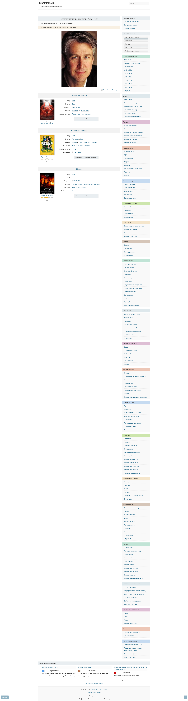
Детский (126, 245)
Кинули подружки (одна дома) (134, 594)
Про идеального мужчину (132, 551)
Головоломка (128, 158)
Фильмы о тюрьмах (130, 229)
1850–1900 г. (128, 73)
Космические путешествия (133, 106)
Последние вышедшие (131, 21)
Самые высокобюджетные (133, 644)
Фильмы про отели (130, 233)
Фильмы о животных (131, 568)
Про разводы (128, 554)
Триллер (75, 110)
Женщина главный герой (132, 314)
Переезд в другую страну (132, 423)
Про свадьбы (128, 558)
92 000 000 (76, 181)
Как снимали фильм (130, 324)
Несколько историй (130, 328)
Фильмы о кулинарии (131, 571)
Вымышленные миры (131, 103)
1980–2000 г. (128, 87)
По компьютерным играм (132, 390)
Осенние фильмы (130, 198)
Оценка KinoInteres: (47, 157)
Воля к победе (129, 207)
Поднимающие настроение (133, 285)
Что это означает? (47, 123)
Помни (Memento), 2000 (50, 667)
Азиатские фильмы (130, 125)
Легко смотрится (129, 278)
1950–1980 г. (128, 84)
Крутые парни (128, 449)
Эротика (126, 364)
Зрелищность (76, 191)
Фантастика (85, 110)
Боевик (74, 142)
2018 (73, 136)
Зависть (126, 347)
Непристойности (129, 521)
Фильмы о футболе (130, 623)
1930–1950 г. (128, 80)
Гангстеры (77, 152)
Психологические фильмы (133, 288)
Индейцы (127, 442)
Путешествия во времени (132, 116)
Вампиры (127, 482)
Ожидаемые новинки (131, 25)
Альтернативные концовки (133, 508)
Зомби (126, 489)
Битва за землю (79, 95)
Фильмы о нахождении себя (133, 578)
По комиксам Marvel (130, 387)
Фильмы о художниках (131, 466)
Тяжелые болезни (130, 426)
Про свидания (128, 561)
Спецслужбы (128, 456)
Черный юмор (128, 535)
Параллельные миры (131, 110)
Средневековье (129, 66)
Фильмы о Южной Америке (81, 146)
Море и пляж (128, 191)
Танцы (126, 620)
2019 (73, 100)
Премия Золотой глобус (132, 632)
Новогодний (128, 194)
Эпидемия (127, 539)
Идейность (127, 321)
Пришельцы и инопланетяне (81, 114)
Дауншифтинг (128, 214)
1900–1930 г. (128, 77)
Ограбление (128, 419)
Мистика (127, 165)
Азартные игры (129, 151)
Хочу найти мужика (130, 604)
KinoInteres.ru (47, 3)
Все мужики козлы (130, 587)
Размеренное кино (130, 291)
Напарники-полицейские (132, 452)
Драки (126, 616)
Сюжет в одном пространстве (134, 226)
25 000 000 (76, 107)
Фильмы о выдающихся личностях (135, 397)
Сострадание (128, 295)
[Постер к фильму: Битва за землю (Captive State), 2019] (47, 119)
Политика (127, 172)
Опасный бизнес (79, 130)
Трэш (125, 298)
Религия (126, 532)
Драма (80, 142)
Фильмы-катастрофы (79, 187)
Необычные (128, 281)
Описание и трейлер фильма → (86, 119)
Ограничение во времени (132, 331)
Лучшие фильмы (129, 28)
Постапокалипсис (130, 113)
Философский (128, 217)
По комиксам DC (129, 383)
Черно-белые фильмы (131, 305)
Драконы (127, 485)
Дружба (126, 511)
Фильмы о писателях (131, 459)
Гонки (126, 613)
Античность (128, 60)
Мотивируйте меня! (130, 597)
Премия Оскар (129, 636)
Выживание (128, 210)
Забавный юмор (129, 515)
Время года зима (129, 184)
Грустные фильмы (130, 264)
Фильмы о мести (129, 575)
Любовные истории (130, 350)
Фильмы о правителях (131, 463)
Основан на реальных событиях (135, 376)
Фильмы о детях (129, 565)
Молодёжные (128, 255)
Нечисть (127, 492)
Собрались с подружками (132, 601)
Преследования (129, 525)
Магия (126, 518)
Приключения (88, 184)
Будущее (127, 90)
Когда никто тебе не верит (132, 413)
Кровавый (127, 274)
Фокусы (126, 175)
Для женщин (128, 248)
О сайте (94, 689)
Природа (127, 528)
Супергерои (128, 499)
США (73, 104)
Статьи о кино (102, 689)
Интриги (74, 149)
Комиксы (127, 373)
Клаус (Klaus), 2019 (84, 667)
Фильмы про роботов (131, 469)
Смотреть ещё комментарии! (94, 683)
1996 (73, 174)
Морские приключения (131, 416)
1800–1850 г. (128, 70)
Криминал (94, 142)
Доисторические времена (132, 63)
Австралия (75, 139)
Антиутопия (128, 99)
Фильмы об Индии (130, 142)
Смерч (79, 168)
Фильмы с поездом (130, 236)
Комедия (86, 142)
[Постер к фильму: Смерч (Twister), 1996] (47, 193)
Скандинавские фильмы (132, 129)
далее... (46, 678)
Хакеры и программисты (132, 473)
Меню (4, 697)
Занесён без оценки (130, 657)
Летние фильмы (129, 188)
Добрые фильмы (129, 267)
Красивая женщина (130, 445)
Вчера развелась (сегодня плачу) (135, 590)
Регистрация (92, 692)
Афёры (126, 155)
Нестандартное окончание (133, 168)
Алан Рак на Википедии (111, 90)
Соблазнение (128, 361)
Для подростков (129, 252)
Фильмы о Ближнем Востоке (133, 132)
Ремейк (126, 393)
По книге (127, 380)
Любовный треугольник (132, 354)
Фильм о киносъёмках (131, 430)
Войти (99, 692)
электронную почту (105, 696)
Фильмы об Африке (130, 139)
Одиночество (128, 547)
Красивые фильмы (130, 271)
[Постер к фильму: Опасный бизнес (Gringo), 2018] (47, 154)
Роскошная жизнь (130, 335)
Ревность (127, 357)
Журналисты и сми (130, 406)
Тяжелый (127, 302)
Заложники (127, 409)
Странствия (128, 338)
